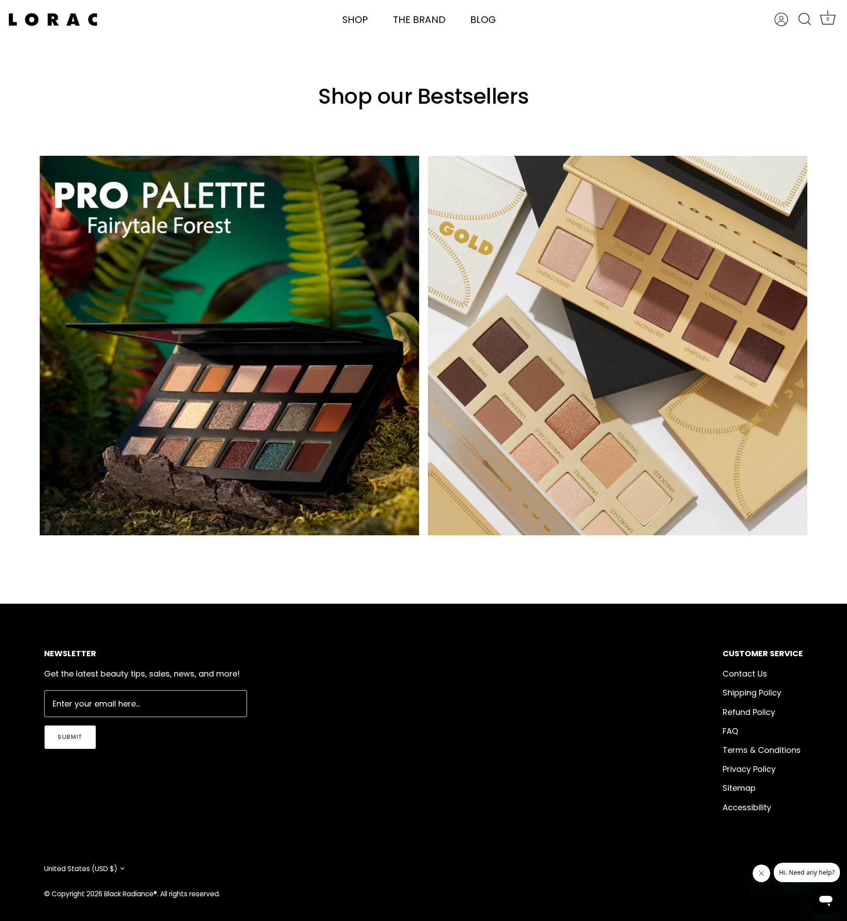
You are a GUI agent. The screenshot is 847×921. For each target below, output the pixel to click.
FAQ (730, 731)
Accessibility (747, 807)
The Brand (419, 19)
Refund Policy (749, 712)
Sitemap (739, 787)
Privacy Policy (749, 768)
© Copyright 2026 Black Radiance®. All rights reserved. (132, 893)
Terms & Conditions (762, 750)
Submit (70, 737)
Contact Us (745, 673)
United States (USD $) (80, 869)
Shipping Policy (752, 692)
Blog (483, 19)
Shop (355, 19)
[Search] (804, 19)
